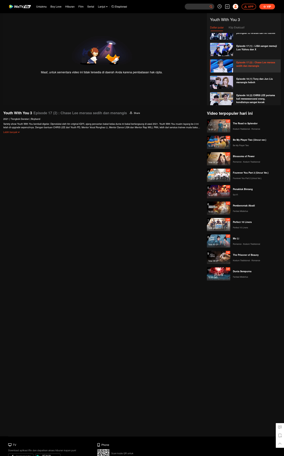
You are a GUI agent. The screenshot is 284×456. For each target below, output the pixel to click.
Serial (90, 6)
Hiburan (70, 6)
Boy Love (55, 6)
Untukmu (41, 6)
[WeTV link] (20, 6)
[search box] (211, 7)
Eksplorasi (121, 6)
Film (80, 6)
